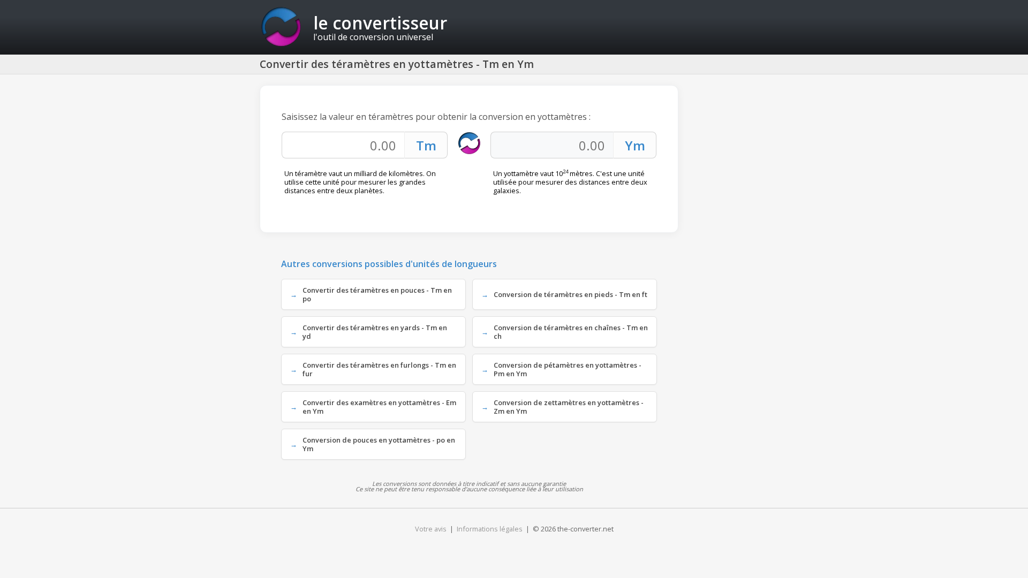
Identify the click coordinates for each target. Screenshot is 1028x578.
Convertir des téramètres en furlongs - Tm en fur (379, 369)
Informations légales (490, 529)
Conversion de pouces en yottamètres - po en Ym (379, 444)
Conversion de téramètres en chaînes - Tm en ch (571, 332)
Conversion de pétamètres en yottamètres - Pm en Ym (567, 369)
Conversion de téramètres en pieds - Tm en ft (570, 294)
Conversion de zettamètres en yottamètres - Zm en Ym (569, 407)
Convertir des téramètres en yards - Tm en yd (375, 332)
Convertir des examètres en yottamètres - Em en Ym (379, 407)
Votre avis (431, 529)
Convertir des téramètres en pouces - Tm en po (377, 294)
